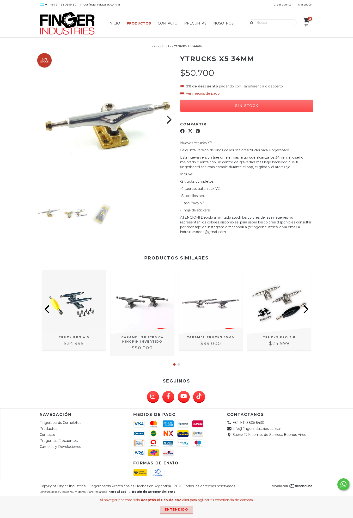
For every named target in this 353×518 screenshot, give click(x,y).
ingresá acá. (117, 491)
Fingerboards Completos (60, 422)
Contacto (167, 23)
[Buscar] (251, 22)
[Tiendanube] (292, 487)
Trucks (166, 46)
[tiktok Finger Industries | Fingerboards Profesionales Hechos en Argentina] (199, 397)
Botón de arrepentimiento (154, 491)
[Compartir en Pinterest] (198, 131)
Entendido (176, 509)
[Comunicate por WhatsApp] (343, 484)
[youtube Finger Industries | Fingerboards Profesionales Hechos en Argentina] (184, 397)
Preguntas (195, 23)
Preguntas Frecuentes (59, 440)
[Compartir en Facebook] (182, 131)
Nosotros (223, 23)
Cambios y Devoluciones (60, 446)
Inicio (114, 23)
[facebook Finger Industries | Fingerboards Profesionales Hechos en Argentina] (168, 397)
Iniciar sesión (303, 4)
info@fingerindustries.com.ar (100, 4)
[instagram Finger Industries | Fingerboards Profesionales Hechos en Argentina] (153, 397)
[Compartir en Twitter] (190, 131)
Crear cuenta (283, 4)
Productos (139, 23)
